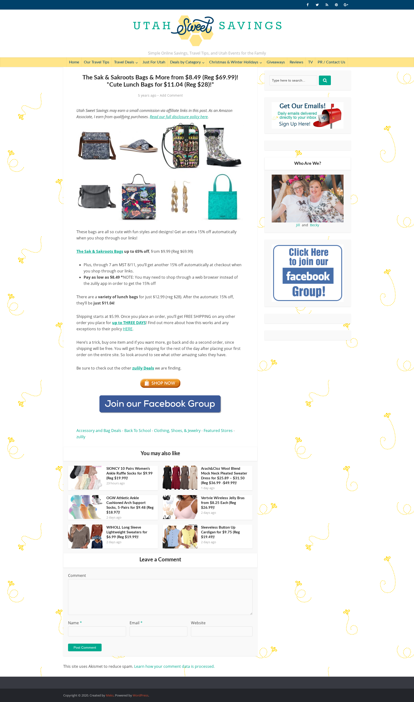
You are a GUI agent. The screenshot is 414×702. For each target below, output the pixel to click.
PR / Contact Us (331, 62)
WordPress (140, 695)
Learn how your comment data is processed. (174, 666)
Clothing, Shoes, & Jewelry (177, 430)
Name (75, 622)
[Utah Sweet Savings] (207, 31)
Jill (298, 225)
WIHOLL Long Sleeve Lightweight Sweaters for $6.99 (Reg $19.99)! (126, 532)
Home (74, 62)
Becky (314, 225)
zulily (80, 436)
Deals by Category (185, 62)
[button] (237, 128)
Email (136, 622)
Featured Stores (218, 430)
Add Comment (171, 95)
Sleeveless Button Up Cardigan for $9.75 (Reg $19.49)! (220, 532)
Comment (77, 575)
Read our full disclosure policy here (179, 116)
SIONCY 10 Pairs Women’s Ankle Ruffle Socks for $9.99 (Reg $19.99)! (129, 473)
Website (198, 622)
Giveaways (276, 62)
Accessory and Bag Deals (98, 430)
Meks (110, 695)
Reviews (296, 62)
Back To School (137, 430)
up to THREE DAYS (129, 322)
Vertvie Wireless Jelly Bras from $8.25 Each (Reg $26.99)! (223, 502)
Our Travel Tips (96, 62)
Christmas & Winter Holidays (233, 62)
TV (310, 62)
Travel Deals (124, 62)
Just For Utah (154, 62)
